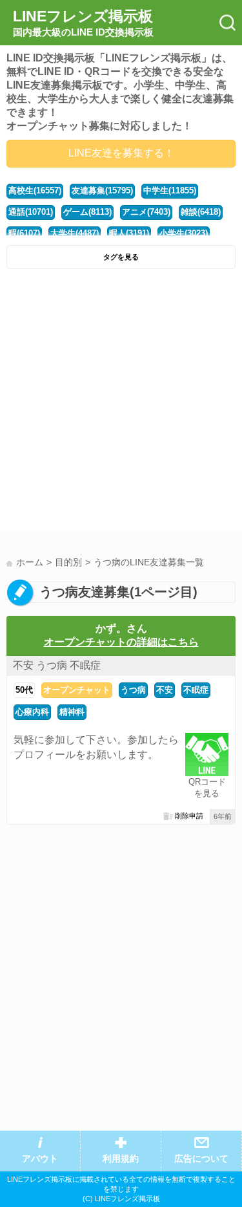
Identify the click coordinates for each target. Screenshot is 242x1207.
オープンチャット (76, 690)
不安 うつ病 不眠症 (57, 665)
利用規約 (121, 1159)
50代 (24, 690)
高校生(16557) (34, 190)
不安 (164, 690)
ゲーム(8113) (87, 212)
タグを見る (121, 257)
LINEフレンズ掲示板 (83, 23)
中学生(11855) (169, 190)
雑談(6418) (201, 212)
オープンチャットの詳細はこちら (121, 641)
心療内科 (32, 712)
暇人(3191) (129, 233)
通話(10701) (30, 212)
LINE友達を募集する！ (121, 152)
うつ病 (133, 690)
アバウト (40, 1159)
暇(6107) (24, 233)
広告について (201, 1159)
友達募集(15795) (102, 190)
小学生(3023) (183, 233)
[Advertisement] (121, 403)
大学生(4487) (74, 233)
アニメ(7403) (146, 212)
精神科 (72, 712)
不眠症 (195, 690)
